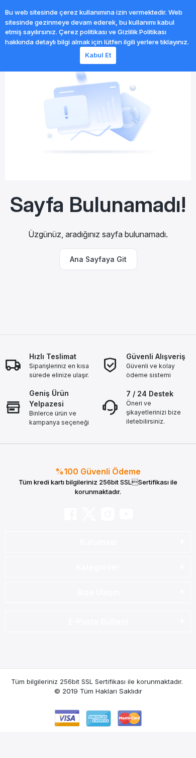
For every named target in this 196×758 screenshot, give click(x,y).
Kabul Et (98, 55)
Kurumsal (98, 542)
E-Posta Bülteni (98, 621)
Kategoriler (98, 567)
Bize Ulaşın (98, 592)
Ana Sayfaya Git (98, 259)
